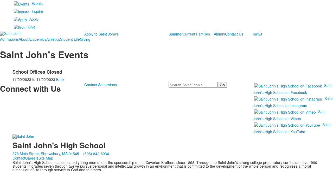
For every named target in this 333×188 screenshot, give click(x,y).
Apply (34, 19)
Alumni (219, 34)
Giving (85, 39)
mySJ (257, 34)
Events (37, 3)
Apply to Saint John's (101, 34)
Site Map (46, 158)
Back (60, 79)
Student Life (70, 39)
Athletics (53, 39)
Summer (176, 34)
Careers (32, 158)
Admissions (9, 39)
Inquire (37, 11)
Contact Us (234, 34)
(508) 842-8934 (96, 153)
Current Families (196, 34)
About (23, 39)
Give (31, 27)
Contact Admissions (100, 84)
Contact (18, 158)
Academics (37, 39)
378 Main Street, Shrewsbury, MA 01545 (45, 153)
